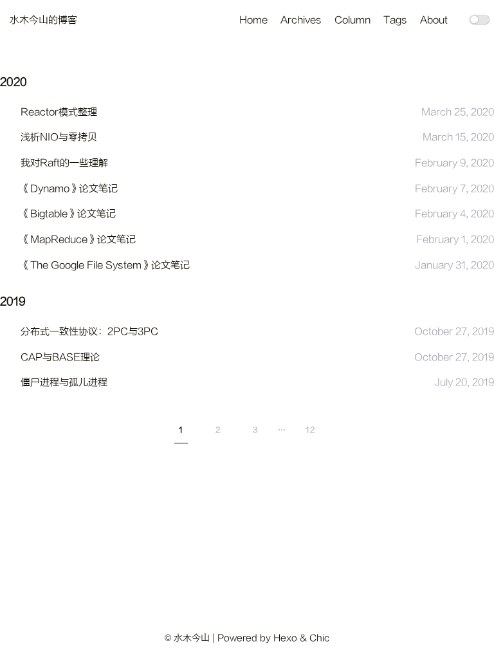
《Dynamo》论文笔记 (69, 188)
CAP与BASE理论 (60, 357)
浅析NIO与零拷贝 (59, 137)
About (434, 20)
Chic (319, 638)
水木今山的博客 (43, 20)
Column (352, 20)
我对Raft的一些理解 (64, 163)
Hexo (285, 638)
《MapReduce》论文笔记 (78, 239)
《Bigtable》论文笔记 (68, 214)
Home (253, 20)
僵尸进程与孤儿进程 (64, 382)
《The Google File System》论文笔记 (105, 265)
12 (310, 429)
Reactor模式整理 (59, 112)
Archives (301, 20)
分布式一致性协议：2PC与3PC (89, 331)
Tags (395, 20)
